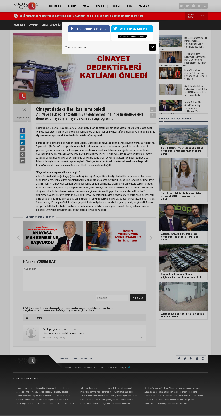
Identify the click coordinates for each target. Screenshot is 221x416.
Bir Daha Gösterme (77, 47)
